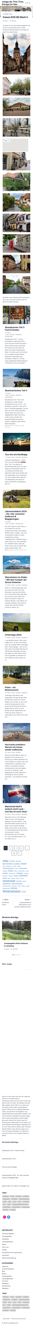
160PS (5, 1201)
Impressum (5, 1255)
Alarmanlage (26, 1201)
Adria (20, 1201)
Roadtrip (13, 878)
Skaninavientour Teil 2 (16, 390)
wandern (28, 885)
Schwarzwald (23, 550)
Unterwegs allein (13, 635)
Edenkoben (5, 870)
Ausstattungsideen (8, 1269)
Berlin (4, 866)
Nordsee (16, 875)
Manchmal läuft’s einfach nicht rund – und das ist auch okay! (16, 809)
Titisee (19, 885)
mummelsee (26, 873)
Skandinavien (9, 336)
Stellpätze (5, 1288)
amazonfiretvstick (16, 1207)
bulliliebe (14, 866)
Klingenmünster (21, 870)
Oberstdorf (16, 550)
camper (18, 866)
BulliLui (4, 1274)
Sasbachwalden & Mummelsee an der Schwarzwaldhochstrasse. (22, 903)
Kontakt (4, 1250)
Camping (16, 868)
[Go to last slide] (4, 937)
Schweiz (24, 881)
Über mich (5, 1247)
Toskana (23, 885)
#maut (12, 1196)
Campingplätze (7, 1236)
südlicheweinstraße (7, 885)
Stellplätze (5, 1239)
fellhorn (15, 870)
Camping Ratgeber (8, 1233)
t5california (14, 885)
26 (14, 853)
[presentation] (16, 315)
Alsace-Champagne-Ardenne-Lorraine (20, 1204)
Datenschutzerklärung (9, 1258)
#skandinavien (6, 1198)
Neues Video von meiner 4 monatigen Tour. (16, 1186)
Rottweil (18, 878)
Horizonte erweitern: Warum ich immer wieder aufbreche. (15, 747)
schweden (7, 427)
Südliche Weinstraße (16, 883)
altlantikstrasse (9, 425)
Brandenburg (9, 866)
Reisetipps (18, 334)
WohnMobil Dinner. (5, 902)
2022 (15, 1201)
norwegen (21, 425)
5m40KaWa (14, 1198)
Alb (4, 1204)
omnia (5, 878)
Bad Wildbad (17, 863)
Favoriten (12, 334)
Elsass (10, 871)
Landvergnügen (12, 873)
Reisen (9, 878)
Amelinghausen (26, 1207)
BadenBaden (18, 861)
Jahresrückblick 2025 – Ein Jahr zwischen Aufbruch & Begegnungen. (16, 515)
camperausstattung (8, 868)
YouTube (23, 891)
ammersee (6, 1209)
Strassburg (6, 883)
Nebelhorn (10, 875)
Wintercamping (11, 891)
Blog (11, 14)
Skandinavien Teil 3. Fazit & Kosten (15, 328)
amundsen (12, 861)
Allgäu (7, 550)
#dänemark (6, 1196)
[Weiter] (28, 937)
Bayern (11, 550)
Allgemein (6, 14)
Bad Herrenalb (8, 864)
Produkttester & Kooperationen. (12, 1252)
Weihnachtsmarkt (6, 888)
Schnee (22, 878)
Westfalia (14, 888)
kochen (27, 870)
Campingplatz (23, 868)
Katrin (6, 20)
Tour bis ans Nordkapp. (16, 454)
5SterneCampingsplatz (24, 1198)
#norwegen (18, 1196)
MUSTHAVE (5, 875)
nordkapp (16, 425)
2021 (10, 1201)
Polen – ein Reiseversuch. (12, 688)
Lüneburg (19, 873)
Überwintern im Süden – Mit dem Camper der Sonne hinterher (16, 580)
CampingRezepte (7, 1242)
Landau (5, 873)
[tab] (13, 954)
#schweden (26, 1196)
